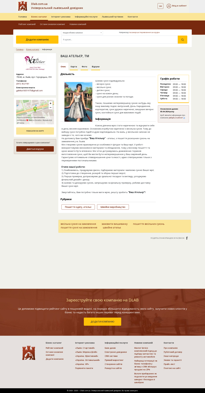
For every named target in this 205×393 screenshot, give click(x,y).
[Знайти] (182, 40)
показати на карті (35, 131)
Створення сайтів (113, 364)
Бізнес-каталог (39, 16)
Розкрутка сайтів (113, 368)
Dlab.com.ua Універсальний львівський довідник (57, 6)
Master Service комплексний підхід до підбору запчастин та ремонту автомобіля (145, 352)
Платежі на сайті (172, 368)
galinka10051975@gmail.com (29, 90)
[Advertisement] (35, 173)
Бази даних (110, 348)
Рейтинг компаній (27, 24)
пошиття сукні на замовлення (79, 227)
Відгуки (95, 66)
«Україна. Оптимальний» (87, 360)
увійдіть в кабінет (176, 118)
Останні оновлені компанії (52, 24)
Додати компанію (37, 39)
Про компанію (171, 348)
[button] (177, 6)
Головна (22, 16)
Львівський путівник (112, 16)
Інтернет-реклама (60, 16)
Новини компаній (77, 24)
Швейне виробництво (113, 206)
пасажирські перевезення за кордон (144, 32)
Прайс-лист (169, 364)
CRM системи (111, 356)
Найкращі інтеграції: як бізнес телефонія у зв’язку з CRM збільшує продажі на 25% (145, 365)
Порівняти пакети (84, 368)
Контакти (133, 16)
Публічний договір (173, 352)
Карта (74, 66)
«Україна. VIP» (82, 364)
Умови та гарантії (172, 360)
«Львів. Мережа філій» (86, 352)
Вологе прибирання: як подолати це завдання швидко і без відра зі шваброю (145, 378)
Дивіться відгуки (35, 149)
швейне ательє (112, 227)
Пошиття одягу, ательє (78, 206)
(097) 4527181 (22, 83)
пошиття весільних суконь (148, 223)
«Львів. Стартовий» (85, 348)
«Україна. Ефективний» (86, 356)
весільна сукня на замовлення (78, 223)
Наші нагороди (171, 356)
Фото (84, 66)
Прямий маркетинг (114, 360)
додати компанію (102, 321)
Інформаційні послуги (86, 16)
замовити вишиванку (115, 223)
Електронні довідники (116, 352)
